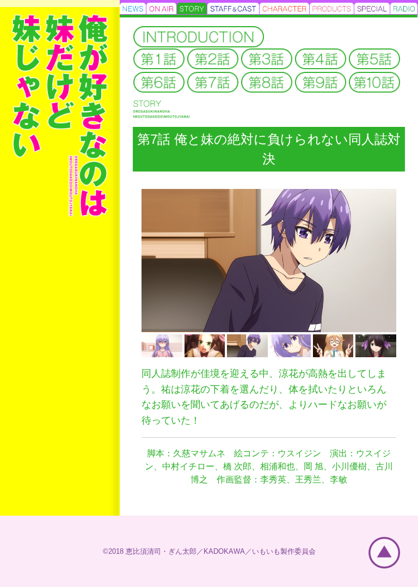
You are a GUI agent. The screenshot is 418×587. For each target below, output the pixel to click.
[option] (269, 260)
